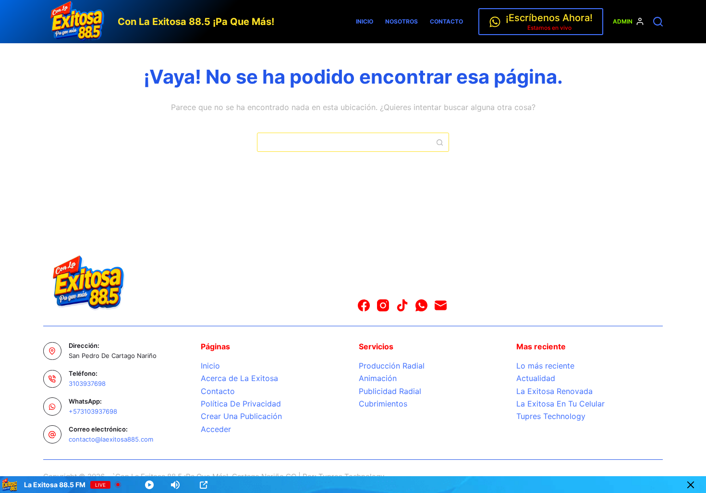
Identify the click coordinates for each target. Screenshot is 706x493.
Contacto (446, 21)
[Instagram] (383, 305)
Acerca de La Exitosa (239, 378)
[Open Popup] (203, 485)
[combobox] (343, 142)
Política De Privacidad (241, 403)
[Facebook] (364, 305)
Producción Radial (392, 365)
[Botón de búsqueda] (439, 142)
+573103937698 (93, 411)
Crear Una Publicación (241, 416)
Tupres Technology (550, 416)
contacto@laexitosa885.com (111, 439)
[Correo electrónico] (441, 305)
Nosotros (401, 21)
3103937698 (87, 383)
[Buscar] (658, 21)
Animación (378, 378)
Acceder (216, 429)
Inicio (364, 21)
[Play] (149, 485)
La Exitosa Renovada (554, 391)
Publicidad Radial (390, 391)
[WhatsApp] (421, 305)
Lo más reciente (545, 365)
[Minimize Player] (690, 485)
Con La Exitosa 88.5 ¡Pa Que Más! (196, 21)
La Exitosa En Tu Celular (560, 403)
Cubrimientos (383, 403)
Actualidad (535, 378)
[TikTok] (402, 305)
